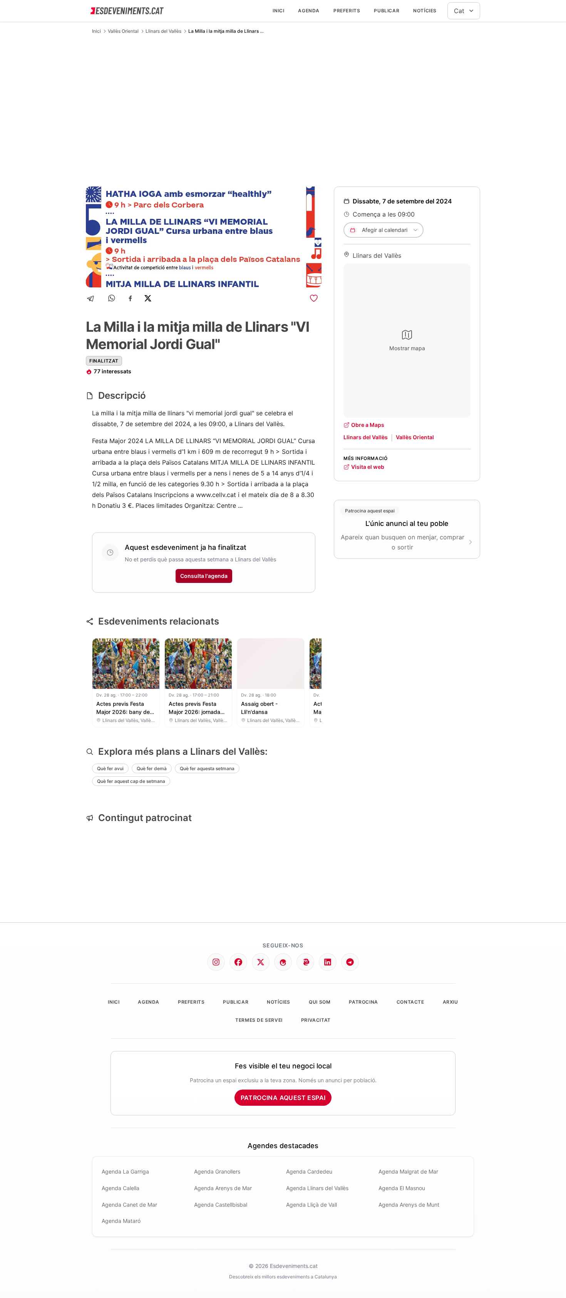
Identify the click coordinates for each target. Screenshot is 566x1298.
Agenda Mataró (121, 1220)
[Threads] (283, 962)
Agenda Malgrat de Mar (408, 1171)
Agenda (309, 10)
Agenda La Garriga (125, 1171)
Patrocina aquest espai (283, 1098)
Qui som (319, 1002)
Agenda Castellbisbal (220, 1204)
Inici (278, 10)
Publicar (386, 10)
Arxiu (450, 1002)
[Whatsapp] (112, 298)
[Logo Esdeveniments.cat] (127, 10)
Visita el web (367, 466)
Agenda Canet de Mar (129, 1204)
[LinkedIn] (328, 962)
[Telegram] (93, 298)
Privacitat (316, 1020)
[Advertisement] (283, 110)
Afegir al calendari (384, 230)
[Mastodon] (305, 962)
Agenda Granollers (217, 1171)
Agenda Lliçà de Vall (311, 1204)
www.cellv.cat (216, 495)
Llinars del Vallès (163, 31)
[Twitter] (261, 962)
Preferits (346, 10)
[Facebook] (130, 298)
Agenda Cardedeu (309, 1171)
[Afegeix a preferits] (314, 298)
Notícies (425, 10)
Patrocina (363, 1002)
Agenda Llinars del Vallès (317, 1188)
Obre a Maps (367, 424)
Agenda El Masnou (401, 1188)
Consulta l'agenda (204, 576)
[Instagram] (216, 962)
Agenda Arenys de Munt (408, 1204)
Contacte (410, 1002)
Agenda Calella (120, 1188)
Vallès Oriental (123, 31)
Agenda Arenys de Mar (223, 1188)
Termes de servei (259, 1020)
